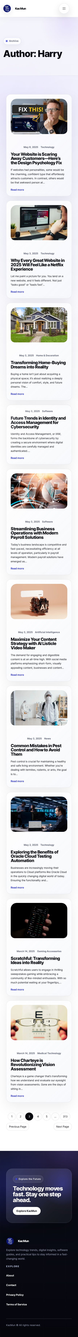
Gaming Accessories (49, 951)
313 (65, 1116)
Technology (47, 147)
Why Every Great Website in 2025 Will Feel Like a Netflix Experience (37, 264)
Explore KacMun (27, 1210)
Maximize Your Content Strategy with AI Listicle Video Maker (33, 643)
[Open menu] (64, 8)
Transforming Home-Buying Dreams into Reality (38, 364)
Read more (17, 189)
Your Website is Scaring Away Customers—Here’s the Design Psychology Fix (36, 158)
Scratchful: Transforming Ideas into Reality (35, 960)
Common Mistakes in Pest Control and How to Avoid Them (36, 750)
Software (47, 411)
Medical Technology (49, 1053)
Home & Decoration (47, 355)
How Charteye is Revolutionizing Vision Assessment (33, 1064)
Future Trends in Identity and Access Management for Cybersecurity (38, 422)
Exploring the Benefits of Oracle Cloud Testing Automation (34, 856)
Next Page (62, 1126)
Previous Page (17, 1126)
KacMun (20, 8)
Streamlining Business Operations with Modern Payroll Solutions (34, 533)
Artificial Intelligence (47, 632)
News (47, 738)
